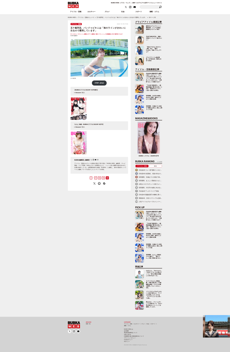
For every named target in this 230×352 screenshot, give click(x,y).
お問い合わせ (127, 334)
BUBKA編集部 (74, 35)
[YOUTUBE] (95, 159)
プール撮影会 (92, 34)
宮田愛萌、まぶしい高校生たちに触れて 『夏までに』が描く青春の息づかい (153, 256)
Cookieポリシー (128, 339)
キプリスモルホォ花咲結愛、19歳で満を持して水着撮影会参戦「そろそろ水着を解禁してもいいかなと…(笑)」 (153, 284)
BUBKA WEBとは (128, 329)
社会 (148, 324)
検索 (160, 7)
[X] (91, 159)
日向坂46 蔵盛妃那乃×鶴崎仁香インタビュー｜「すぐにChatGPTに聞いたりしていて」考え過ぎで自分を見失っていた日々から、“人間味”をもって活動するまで (154, 77)
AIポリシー (127, 341)
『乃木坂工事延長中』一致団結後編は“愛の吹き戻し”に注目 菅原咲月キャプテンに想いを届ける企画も (154, 87)
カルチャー (137, 324)
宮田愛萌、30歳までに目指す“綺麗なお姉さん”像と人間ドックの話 (154, 107)
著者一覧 (88, 324)
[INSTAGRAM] (93, 159)
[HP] (97, 159)
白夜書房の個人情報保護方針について (134, 336)
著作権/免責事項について (130, 332)
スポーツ (153, 324)
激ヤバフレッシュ (100, 34)
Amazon (78, 92)
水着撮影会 (108, 34)
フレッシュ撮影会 (83, 34)
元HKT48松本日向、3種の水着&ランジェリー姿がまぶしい (154, 38)
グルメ (143, 324)
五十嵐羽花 (115, 34)
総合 (155, 166)
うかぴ (120, 34)
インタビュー (74, 34)
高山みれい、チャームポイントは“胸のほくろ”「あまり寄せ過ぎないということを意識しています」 (154, 304)
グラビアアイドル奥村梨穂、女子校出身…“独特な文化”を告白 (153, 59)
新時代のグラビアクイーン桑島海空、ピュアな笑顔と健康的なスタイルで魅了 (153, 27)
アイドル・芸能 (76, 24)
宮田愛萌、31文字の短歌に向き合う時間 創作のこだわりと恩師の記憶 (153, 97)
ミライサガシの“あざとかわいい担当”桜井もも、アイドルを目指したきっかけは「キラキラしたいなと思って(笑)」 (154, 295)
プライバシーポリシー (130, 338)
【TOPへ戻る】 (99, 83)
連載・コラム (127, 325)
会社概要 (126, 331)
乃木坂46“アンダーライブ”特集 (149, 191)
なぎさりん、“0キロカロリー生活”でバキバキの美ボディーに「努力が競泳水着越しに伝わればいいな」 (154, 273)
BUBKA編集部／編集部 (82, 160)
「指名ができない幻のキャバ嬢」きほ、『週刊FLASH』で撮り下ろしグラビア (153, 49)
